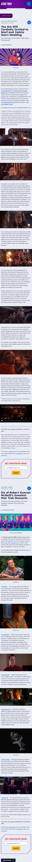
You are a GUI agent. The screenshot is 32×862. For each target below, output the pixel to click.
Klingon (3, 96)
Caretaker (4, 586)
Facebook (19, 453)
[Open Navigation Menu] (29, 4)
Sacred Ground (6, 709)
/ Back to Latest (6, 15)
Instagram (4, 455)
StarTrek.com (12, 451)
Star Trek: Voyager (6, 487)
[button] (6, 4)
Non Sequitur (5, 634)
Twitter (24, 453)
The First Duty (5, 675)
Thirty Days (5, 798)
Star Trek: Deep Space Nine (9, 21)
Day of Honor (5, 759)
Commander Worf (6, 91)
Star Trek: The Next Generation (17, 678)
